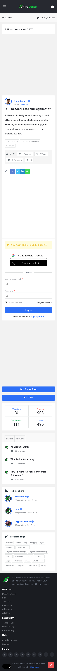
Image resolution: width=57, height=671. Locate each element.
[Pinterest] (34, 655)
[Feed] (40, 655)
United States (32, 565)
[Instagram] (28, 655)
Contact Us (7, 606)
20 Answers (20, 463)
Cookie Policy (8, 631)
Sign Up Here (37, 316)
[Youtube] (22, 655)
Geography (39, 556)
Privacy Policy (8, 627)
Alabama (9, 542)
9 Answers (19, 479)
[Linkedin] (16, 655)
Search (8, 17)
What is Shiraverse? (20, 447)
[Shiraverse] (28, 6)
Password (10, 291)
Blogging (33, 542)
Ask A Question (47, 17)
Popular (9, 439)
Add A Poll (28, 397)
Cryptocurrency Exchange (16, 552)
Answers (20, 439)
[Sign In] (52, 6)
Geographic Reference (23, 556)
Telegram (20, 565)
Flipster (9, 556)
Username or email (14, 279)
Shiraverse (20, 496)
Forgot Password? (44, 302)
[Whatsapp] (46, 655)
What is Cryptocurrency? (23, 459)
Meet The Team (9, 594)
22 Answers (20, 451)
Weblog (43, 565)
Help (17, 509)
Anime (18, 542)
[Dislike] (14, 153)
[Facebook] (4, 655)
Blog (25, 542)
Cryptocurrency (12, 141)
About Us (6, 602)
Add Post (6, 613)
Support (6, 644)
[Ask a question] (51, 665)
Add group (7, 609)
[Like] (7, 153)
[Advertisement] (28, 64)
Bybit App (10, 547)
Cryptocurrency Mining (30, 141)
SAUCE (27, 561)
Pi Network (10, 146)
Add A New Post (28, 389)
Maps (8, 561)
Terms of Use (8, 623)
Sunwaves (10, 565)
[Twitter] (10, 655)
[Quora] (52, 655)
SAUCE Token (38, 561)
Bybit (42, 542)
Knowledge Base (9, 640)
